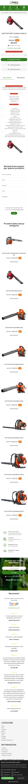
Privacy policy (4, 750)
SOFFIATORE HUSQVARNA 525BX (14, 401)
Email (3, 180)
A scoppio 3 (11, 12)
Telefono (4, 185)
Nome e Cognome (6, 174)
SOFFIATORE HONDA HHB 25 (14, 291)
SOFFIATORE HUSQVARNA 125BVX (14, 364)
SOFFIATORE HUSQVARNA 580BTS (14, 511)
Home (3, 12)
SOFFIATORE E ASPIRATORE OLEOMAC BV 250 (14, 254)
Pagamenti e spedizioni (6, 753)
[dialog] (14, 772)
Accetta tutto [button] (7, 778)
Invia (14, 213)
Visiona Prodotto (14, 261)
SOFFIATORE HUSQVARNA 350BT (14, 438)
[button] (14, 781)
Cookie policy (4, 751)
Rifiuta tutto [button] (20, 778)
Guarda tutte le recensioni (14, 608)
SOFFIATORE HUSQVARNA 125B (14, 327)
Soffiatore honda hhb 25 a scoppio (20, 12)
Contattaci (3, 748)
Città (3, 191)
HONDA (16, 37)
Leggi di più (24, 767)
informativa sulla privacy (18, 209)
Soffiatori (6, 12)
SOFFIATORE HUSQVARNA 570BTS (14, 474)
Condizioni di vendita (6, 755)
